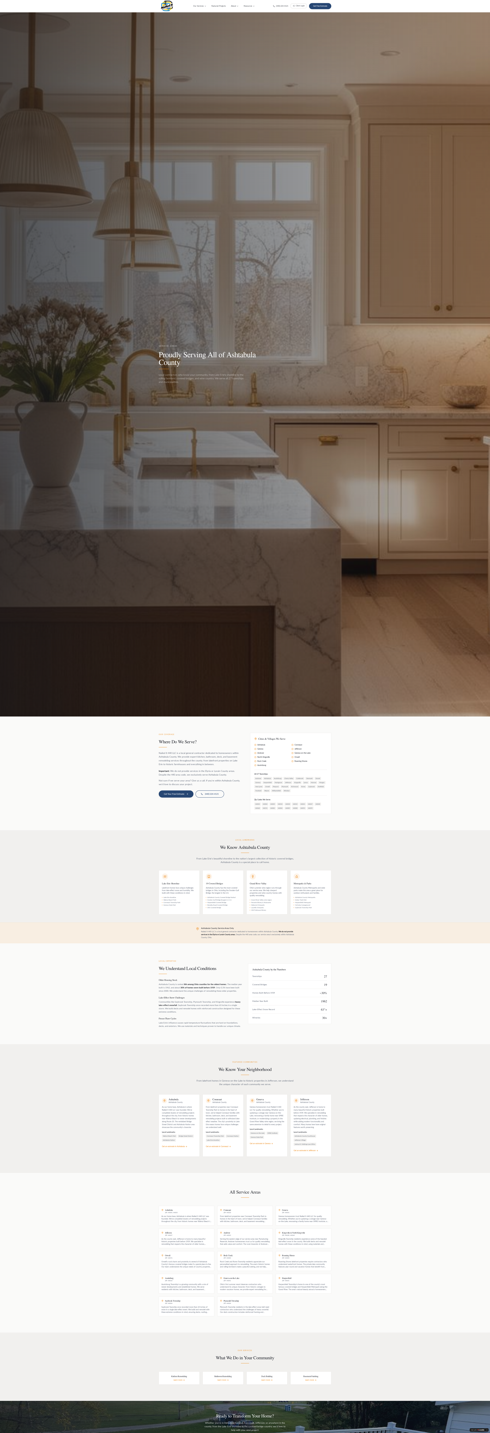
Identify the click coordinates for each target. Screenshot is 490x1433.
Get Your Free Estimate (174, 794)
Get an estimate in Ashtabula (173, 1146)
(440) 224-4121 (282, 6)
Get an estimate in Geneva (260, 1144)
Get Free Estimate (320, 6)
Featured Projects (218, 6)
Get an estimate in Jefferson (305, 1150)
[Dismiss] (486, 1429)
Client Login (300, 6)
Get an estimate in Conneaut (217, 1146)
